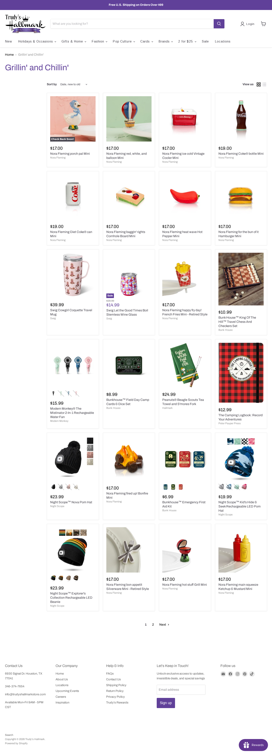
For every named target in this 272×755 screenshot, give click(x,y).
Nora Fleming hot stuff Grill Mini (184, 584)
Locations (223, 41)
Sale (205, 41)
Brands (165, 41)
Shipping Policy (116, 685)
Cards (145, 41)
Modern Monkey (59, 421)
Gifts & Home (73, 41)
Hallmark (167, 408)
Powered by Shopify (16, 743)
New (8, 41)
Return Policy (115, 691)
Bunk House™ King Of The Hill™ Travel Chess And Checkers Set (237, 322)
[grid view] (258, 84)
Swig (53, 318)
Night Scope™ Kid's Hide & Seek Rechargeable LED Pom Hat (239, 506)
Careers (61, 696)
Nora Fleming (58, 157)
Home (9, 54)
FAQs (110, 673)
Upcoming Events (67, 691)
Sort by (52, 84)
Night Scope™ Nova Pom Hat (71, 502)
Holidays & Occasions (36, 41)
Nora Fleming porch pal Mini (70, 153)
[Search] (219, 23)
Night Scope (57, 506)
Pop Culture (123, 41)
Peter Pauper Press (229, 423)
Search (9, 735)
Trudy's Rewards (117, 702)
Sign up (166, 703)
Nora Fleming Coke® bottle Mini (241, 153)
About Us (62, 679)
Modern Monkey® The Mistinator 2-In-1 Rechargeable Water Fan (72, 413)
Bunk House (225, 330)
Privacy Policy (115, 696)
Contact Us (113, 679)
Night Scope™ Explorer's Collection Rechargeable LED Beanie (71, 597)
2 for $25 (186, 41)
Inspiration (62, 702)
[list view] (264, 84)
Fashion (98, 41)
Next (163, 624)
